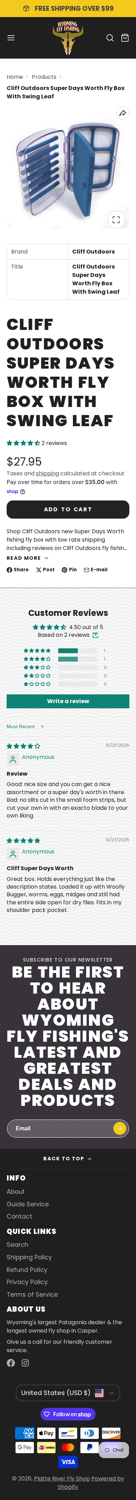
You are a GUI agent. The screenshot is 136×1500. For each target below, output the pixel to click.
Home (15, 77)
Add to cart (68, 509)
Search (17, 1245)
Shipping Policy (29, 1257)
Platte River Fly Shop (62, 1479)
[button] (24, 443)
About (16, 1192)
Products (44, 77)
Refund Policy (27, 1270)
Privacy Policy (27, 1282)
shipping (47, 473)
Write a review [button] (68, 701)
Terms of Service (32, 1294)
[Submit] (119, 1128)
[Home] (68, 38)
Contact (19, 1216)
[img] (23, 746)
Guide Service (28, 1204)
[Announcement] (68, 8)
